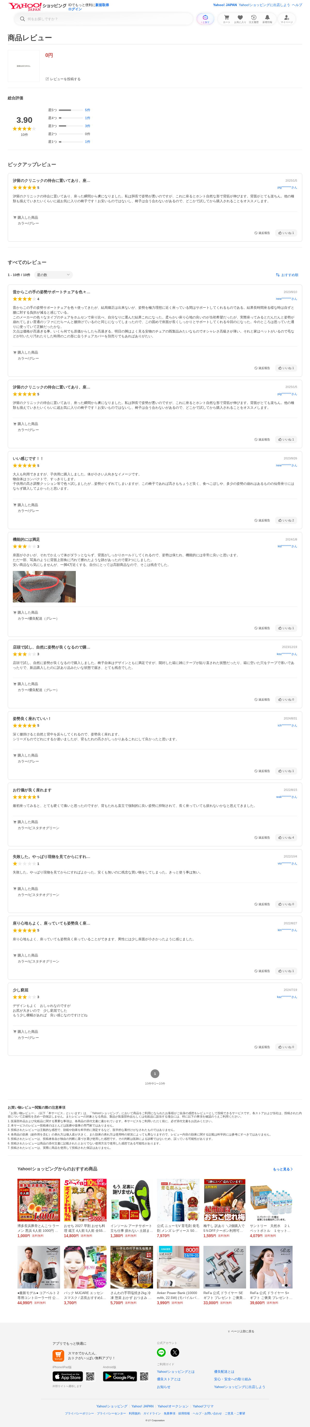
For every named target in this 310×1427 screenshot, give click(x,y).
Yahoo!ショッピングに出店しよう (264, 5)
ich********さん (287, 725)
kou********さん (287, 654)
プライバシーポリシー (79, 1413)
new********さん (286, 299)
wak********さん (286, 797)
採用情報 (184, 1413)
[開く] (44, 586)
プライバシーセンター (111, 1413)
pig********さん (287, 187)
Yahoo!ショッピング (111, 1406)
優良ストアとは (169, 1379)
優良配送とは (224, 1371)
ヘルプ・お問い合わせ (207, 1413)
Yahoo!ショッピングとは (176, 1371)
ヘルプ (297, 5)
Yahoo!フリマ (203, 1406)
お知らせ (163, 1387)
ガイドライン (152, 1413)
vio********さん (287, 863)
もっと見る (281, 1169)
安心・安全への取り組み (232, 1379)
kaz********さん (287, 997)
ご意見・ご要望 (235, 1413)
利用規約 (134, 1413)
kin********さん (287, 930)
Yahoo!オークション (173, 1406)
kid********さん (287, 546)
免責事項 (169, 1413)
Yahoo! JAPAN (225, 5)
